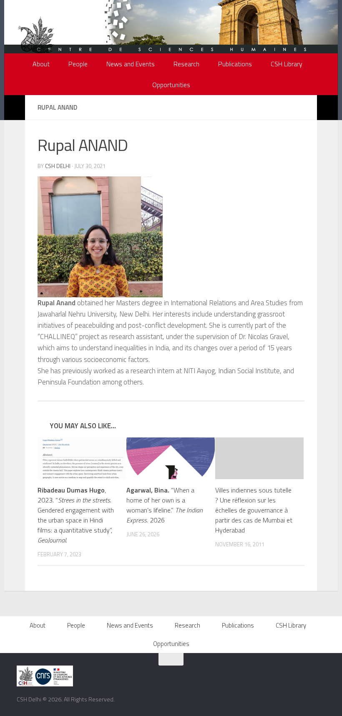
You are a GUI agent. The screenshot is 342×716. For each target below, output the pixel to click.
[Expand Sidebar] (14, 107)
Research (186, 64)
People (78, 64)
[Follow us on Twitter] (283, 674)
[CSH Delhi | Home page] (36, 42)
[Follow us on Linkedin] (320, 674)
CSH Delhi (57, 166)
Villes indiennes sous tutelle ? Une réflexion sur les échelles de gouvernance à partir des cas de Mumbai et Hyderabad (253, 510)
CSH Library (286, 64)
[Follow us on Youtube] (308, 674)
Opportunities (171, 85)
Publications (235, 64)
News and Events (130, 64)
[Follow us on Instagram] (295, 674)
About (41, 64)
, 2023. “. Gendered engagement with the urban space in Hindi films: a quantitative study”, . (76, 515)
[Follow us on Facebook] (270, 674)
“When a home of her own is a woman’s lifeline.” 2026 (164, 505)
